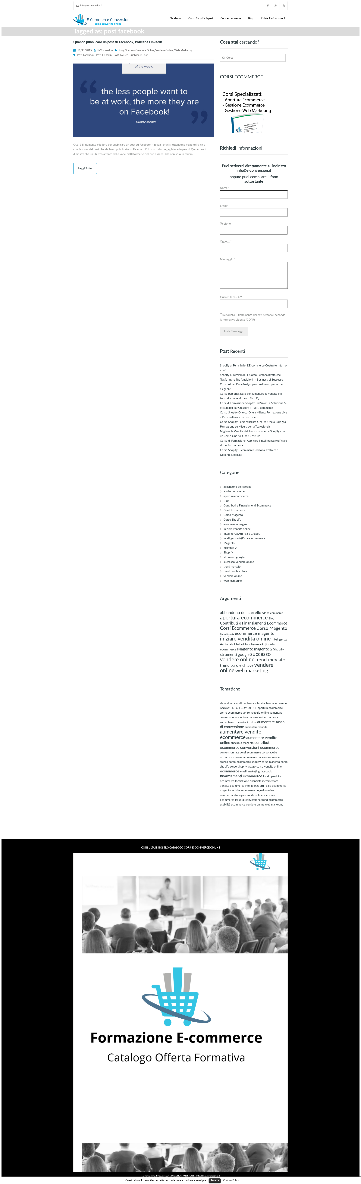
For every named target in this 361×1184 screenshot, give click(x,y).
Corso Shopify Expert (200, 18)
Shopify (228, 552)
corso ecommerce (246, 757)
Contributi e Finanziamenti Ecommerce (247, 505)
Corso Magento (233, 515)
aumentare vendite (256, 727)
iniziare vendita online (237, 529)
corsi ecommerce (250, 752)
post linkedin (104, 55)
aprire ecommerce (231, 712)
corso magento (271, 762)
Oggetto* (225, 241)
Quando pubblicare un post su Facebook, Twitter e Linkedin (117, 42)
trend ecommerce (272, 800)
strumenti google (234, 557)
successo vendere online (139, 50)
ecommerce (229, 771)
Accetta (215, 1180)
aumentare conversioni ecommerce (256, 717)
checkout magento (242, 743)
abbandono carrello (231, 703)
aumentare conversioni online (238, 722)
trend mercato (232, 566)
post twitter (121, 55)
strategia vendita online (248, 795)
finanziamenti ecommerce (241, 776)
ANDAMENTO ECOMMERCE (238, 708)
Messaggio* (227, 259)
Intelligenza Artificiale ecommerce (244, 538)
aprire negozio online (256, 712)
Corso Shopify (232, 519)
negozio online (265, 790)
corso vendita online (269, 766)
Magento (229, 543)
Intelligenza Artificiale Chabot (242, 533)
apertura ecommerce (236, 496)
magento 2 (230, 548)
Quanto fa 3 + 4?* (231, 297)
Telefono (225, 223)
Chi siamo (175, 18)
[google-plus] (276, 6)
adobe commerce (234, 491)
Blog (250, 18)
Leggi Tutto (85, 168)
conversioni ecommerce (259, 747)
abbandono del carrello (238, 486)
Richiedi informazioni (273, 18)
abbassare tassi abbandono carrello (265, 703)
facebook (266, 771)
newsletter (226, 795)
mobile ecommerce (243, 790)
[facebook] (268, 6)
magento (225, 790)
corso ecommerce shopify (245, 762)
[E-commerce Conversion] (101, 19)
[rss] (284, 6)
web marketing (183, 50)
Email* (224, 205)
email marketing (250, 771)
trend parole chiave (235, 571)
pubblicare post (139, 55)
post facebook (85, 55)
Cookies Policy (231, 1180)
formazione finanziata (248, 781)
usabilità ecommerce (232, 804)
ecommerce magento (236, 524)
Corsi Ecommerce (234, 510)
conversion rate (229, 752)
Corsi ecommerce (231, 18)
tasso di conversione (248, 800)
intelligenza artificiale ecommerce (265, 785)
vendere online (164, 50)
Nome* (224, 188)
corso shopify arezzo (243, 766)
